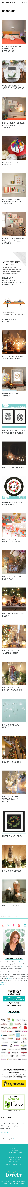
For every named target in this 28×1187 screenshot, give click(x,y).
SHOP (20, 1152)
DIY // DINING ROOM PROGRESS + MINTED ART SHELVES (12, 201)
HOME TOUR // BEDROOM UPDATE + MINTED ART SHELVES (13, 241)
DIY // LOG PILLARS (11, 906)
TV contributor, (23, 962)
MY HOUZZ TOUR (11, 1152)
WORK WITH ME (14, 1155)
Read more (3, 984)
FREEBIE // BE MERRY (12, 836)
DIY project (9, 978)
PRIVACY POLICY (14, 1162)
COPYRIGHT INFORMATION (14, 1164)
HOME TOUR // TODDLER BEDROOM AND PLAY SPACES (13, 125)
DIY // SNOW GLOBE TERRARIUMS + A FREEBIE (11, 799)
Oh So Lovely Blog (8, 2)
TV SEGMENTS (14, 1150)
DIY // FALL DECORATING (13, 468)
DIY (18, 1148)
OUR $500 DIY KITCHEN (14, 1157)
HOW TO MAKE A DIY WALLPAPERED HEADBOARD (11, 48)
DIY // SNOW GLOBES (12, 871)
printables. (3, 982)
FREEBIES (12, 1148)
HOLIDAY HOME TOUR (12, 762)
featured (23, 966)
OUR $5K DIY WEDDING (14, 1159)
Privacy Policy (4, 1132)
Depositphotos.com (18, 1139)
